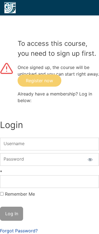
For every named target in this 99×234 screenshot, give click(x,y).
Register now (39, 80)
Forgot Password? (19, 230)
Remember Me (20, 194)
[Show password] (90, 159)
